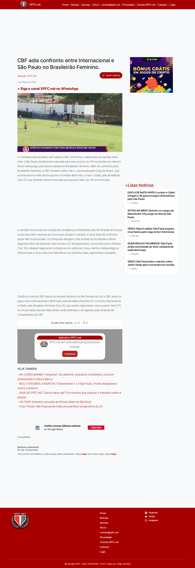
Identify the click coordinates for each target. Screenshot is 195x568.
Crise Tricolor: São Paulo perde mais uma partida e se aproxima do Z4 (60, 406)
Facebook (153, 512)
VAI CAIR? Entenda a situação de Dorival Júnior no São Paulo (55, 402)
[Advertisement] (97, 31)
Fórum (96, 4)
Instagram (153, 520)
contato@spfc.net (110, 4)
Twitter (151, 516)
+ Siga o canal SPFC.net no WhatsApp (47, 89)
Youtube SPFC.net (146, 4)
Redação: (26, 75)
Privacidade (128, 4)
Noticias (75, 4)
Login (172, 4)
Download (70, 353)
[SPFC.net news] (69, 427)
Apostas (86, 4)
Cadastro (162, 4)
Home (65, 4)
